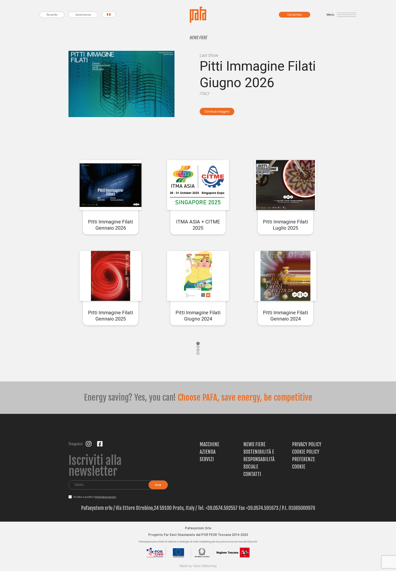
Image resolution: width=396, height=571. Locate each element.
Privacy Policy (306, 444)
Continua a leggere (217, 111)
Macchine (209, 444)
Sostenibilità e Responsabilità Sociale (259, 459)
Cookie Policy (305, 452)
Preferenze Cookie (303, 463)
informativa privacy (105, 497)
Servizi (207, 459)
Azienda (208, 452)
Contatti (252, 474)
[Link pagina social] (89, 443)
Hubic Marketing (205, 566)
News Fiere (254, 444)
